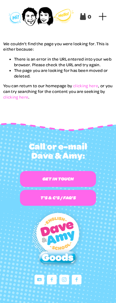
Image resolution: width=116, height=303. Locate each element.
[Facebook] (52, 279)
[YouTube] (39, 279)
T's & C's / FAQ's (58, 198)
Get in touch (58, 179)
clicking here (85, 85)
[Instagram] (64, 279)
